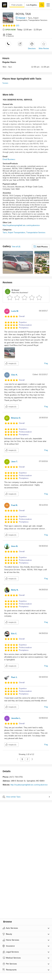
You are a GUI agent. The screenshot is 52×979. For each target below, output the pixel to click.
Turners (5, 83)
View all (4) (16, 247)
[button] (48, 5)
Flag (46, 363)
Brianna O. (16, 418)
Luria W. (15, 311)
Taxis (30, 18)
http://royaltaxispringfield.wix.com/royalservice (21, 225)
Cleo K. (14, 375)
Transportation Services (37, 20)
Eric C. (14, 633)
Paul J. (14, 677)
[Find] (41, 4)
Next (33, 759)
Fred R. (14, 505)
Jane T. (14, 461)
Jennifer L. (16, 718)
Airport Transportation (16, 232)
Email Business (9, 159)
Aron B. (14, 546)
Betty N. (14, 590)
